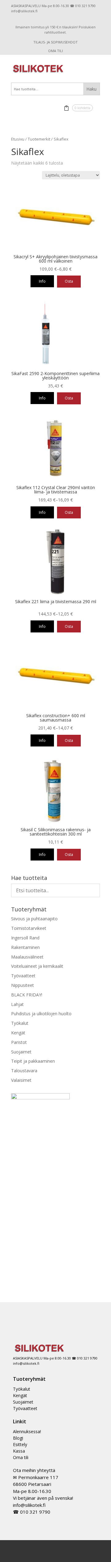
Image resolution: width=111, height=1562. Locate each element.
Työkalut (19, 1023)
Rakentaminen (25, 947)
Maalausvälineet (27, 957)
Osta (69, 281)
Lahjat (17, 1004)
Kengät (18, 1033)
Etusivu (17, 139)
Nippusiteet (22, 985)
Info (42, 281)
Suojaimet (21, 1052)
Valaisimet (21, 1080)
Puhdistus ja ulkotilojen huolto (41, 1013)
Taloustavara (24, 1070)
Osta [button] (69, 398)
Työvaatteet (23, 976)
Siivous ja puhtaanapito (34, 919)
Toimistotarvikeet (28, 928)
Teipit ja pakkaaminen (33, 1061)
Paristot (19, 1042)
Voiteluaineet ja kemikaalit (37, 966)
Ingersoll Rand (25, 938)
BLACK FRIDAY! (26, 995)
